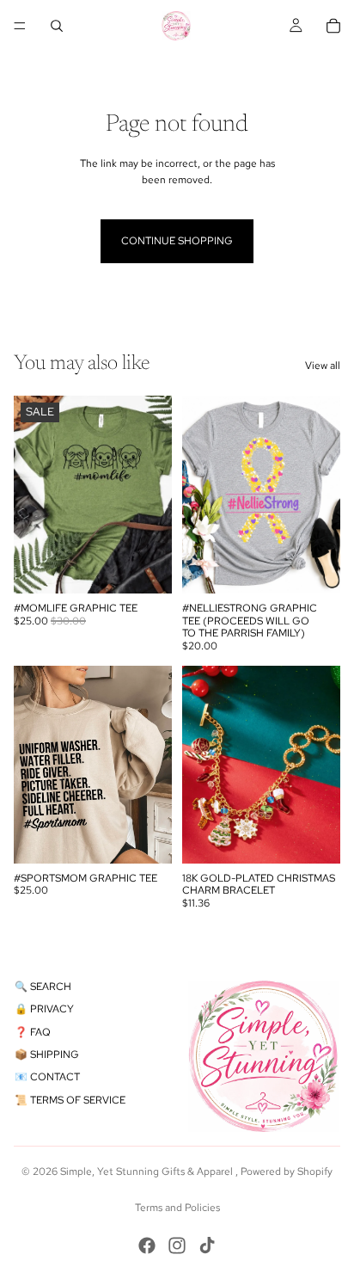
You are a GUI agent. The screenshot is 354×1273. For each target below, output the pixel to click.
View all (322, 365)
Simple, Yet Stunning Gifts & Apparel (147, 1171)
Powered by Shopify (287, 1171)
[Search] (57, 26)
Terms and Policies (177, 1208)
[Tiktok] (207, 1245)
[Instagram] (177, 1245)
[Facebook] (147, 1245)
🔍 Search (43, 986)
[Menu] (20, 26)
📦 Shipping (47, 1054)
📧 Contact (47, 1077)
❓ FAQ (33, 1032)
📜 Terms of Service (70, 1100)
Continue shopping (177, 241)
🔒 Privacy (44, 1009)
